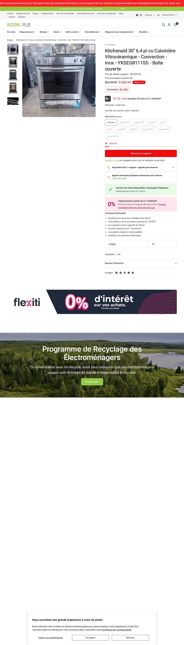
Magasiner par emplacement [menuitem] (119, 32)
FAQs (121, 14)
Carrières (21, 17)
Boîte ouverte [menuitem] (72, 32)
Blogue (35, 14)
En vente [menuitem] (11, 32)
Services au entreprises (106, 14)
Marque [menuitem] (43, 32)
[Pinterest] (124, 272)
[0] (174, 25)
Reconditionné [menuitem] (92, 32)
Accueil (10, 14)
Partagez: (109, 273)
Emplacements (47, 14)
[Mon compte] (169, 25)
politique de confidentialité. (117, 629)
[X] (120, 272)
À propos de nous (23, 14)
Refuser (130, 637)
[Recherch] (163, 25)
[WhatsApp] (128, 272)
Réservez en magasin (141, 153)
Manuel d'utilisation (114, 263)
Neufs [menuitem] (56, 32)
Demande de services (85, 14)
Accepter (90, 637)
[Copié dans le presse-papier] (132, 272)
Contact (12, 17)
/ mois (120, 98)
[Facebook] (137, 15)
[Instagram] (141, 15)
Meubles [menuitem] (143, 32)
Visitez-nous (112, 160)
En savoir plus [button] (92, 381)
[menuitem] (11, 13)
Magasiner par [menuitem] (26, 32)
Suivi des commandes (65, 14)
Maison (10, 40)
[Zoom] (92, 47)
